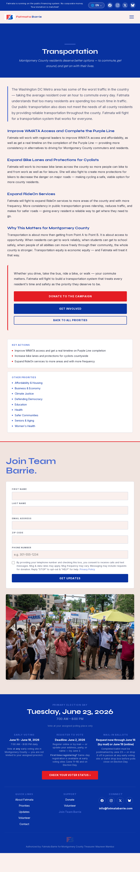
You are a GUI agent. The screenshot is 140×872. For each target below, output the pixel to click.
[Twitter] (125, 5)
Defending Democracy (28, 399)
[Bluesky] (133, 5)
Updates (24, 811)
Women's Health (25, 426)
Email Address (22, 518)
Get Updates (70, 578)
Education (21, 404)
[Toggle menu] (132, 17)
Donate (69, 799)
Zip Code (17, 532)
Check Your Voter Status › (70, 775)
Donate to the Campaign (70, 296)
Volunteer (24, 817)
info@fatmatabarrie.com (116, 808)
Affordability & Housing (28, 382)
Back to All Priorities (70, 320)
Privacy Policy (87, 569)
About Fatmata (24, 799)
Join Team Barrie (70, 811)
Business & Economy (27, 388)
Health (19, 409)
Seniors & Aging (24, 420)
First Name (19, 489)
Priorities (24, 805)
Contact (24, 824)
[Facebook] (110, 5)
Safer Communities (26, 415)
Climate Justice (24, 393)
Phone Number (21, 547)
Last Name (19, 503)
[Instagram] (117, 5)
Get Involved (70, 308)
